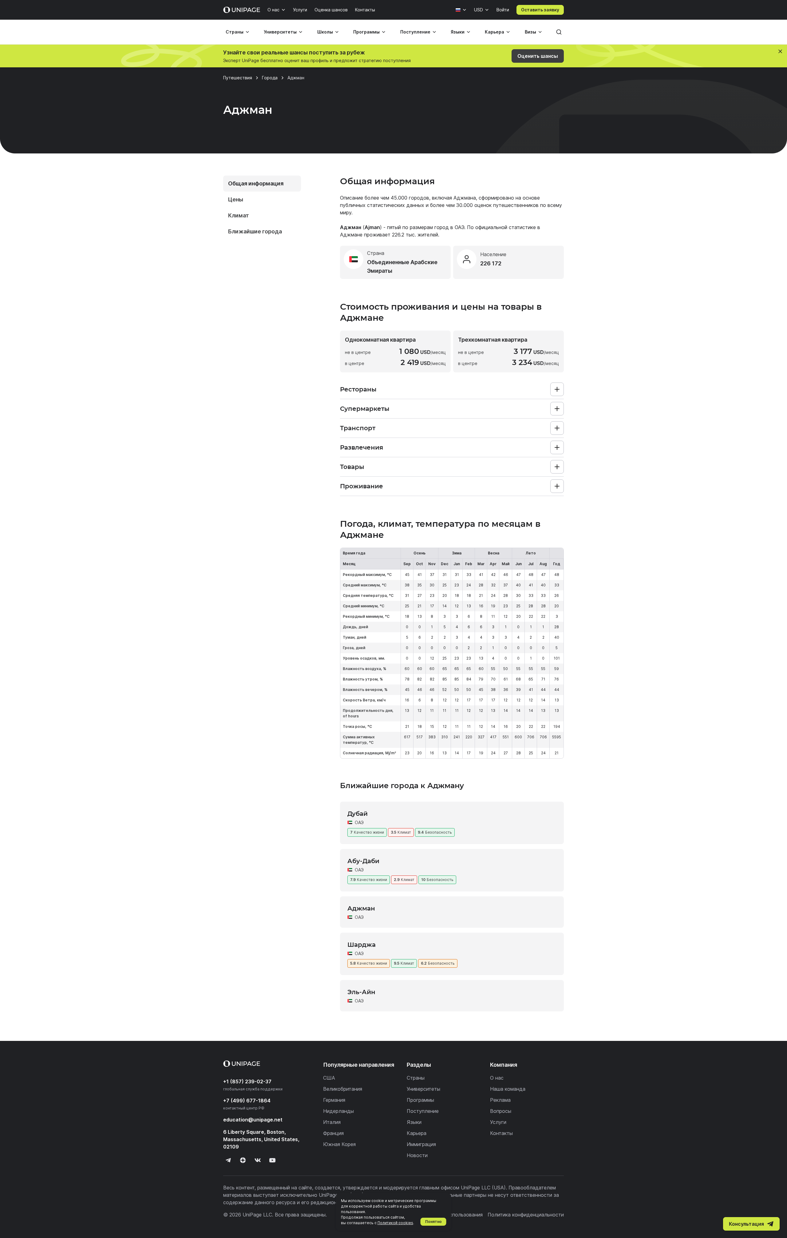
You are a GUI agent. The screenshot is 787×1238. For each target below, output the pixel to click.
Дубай (357, 813)
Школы (325, 31)
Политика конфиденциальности (526, 1215)
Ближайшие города (255, 231)
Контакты (365, 9)
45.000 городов (410, 198)
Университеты (280, 31)
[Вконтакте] (258, 1160)
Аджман (361, 908)
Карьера (494, 31)
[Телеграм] (228, 1160)
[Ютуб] (272, 1160)
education (253, 1120)
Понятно (433, 1221)
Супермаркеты (365, 408)
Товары (352, 466)
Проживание (361, 486)
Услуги (300, 9)
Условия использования (454, 1215)
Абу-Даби (363, 861)
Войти (502, 9)
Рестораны (358, 389)
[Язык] (461, 10)
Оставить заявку (540, 9)
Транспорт (357, 428)
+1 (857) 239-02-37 (247, 1081)
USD (478, 9)
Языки (458, 31)
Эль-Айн (361, 992)
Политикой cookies (395, 1222)
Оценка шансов (331, 9)
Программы (366, 31)
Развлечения (361, 447)
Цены (235, 199)
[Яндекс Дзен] (243, 1160)
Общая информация (255, 183)
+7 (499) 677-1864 (247, 1100)
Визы (530, 31)
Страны (234, 31)
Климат (238, 215)
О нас (273, 9)
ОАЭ (459, 227)
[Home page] (241, 10)
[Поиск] (559, 32)
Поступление (415, 31)
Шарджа (361, 944)
